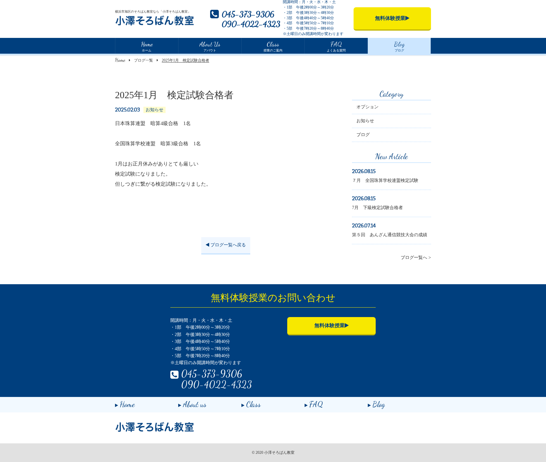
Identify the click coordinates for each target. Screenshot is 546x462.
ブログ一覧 (143, 60)
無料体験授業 (329, 325)
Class (253, 404)
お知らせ (365, 120)
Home (120, 60)
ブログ (399, 46)
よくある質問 (336, 46)
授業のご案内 (273, 46)
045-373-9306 (248, 14)
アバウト (209, 46)
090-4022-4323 (251, 24)
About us (194, 404)
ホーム (147, 46)
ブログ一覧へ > (416, 257)
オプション (367, 107)
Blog (379, 404)
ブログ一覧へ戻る (227, 245)
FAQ (316, 404)
